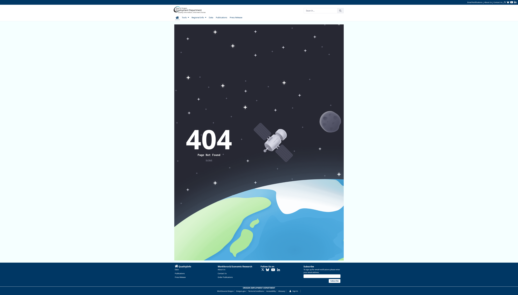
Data (177, 269)
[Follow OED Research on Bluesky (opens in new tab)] (267, 270)
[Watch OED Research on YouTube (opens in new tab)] (273, 270)
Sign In (295, 291)
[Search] (340, 10)
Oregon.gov (241, 291)
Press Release (180, 277)
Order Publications (225, 277)
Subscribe (309, 266)
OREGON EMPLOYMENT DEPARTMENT (259, 288)
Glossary (281, 291)
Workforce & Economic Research (235, 266)
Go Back (209, 160)
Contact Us (497, 2)
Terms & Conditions (256, 291)
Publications (180, 273)
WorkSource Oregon (225, 291)
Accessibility (271, 291)
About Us (488, 2)
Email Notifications (474, 2)
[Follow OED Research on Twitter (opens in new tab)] (263, 269)
